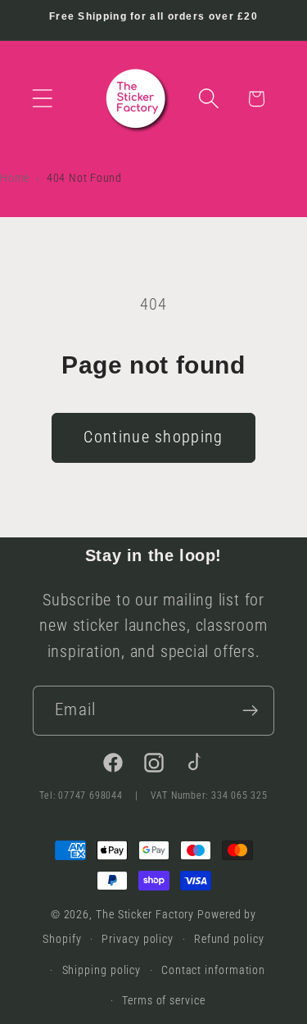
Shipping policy (102, 969)
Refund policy (229, 938)
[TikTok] (194, 766)
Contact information (213, 969)
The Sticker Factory (145, 914)
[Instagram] (153, 766)
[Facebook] (113, 766)
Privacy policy (138, 938)
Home (14, 177)
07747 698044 (91, 795)
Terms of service (163, 1000)
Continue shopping (153, 437)
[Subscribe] (250, 711)
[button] (42, 98)
